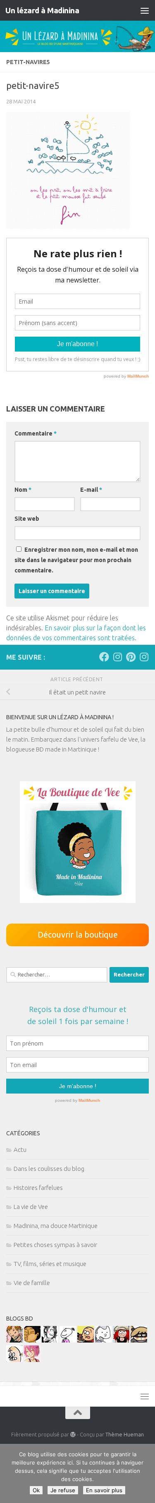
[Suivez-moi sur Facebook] (104, 657)
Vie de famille (32, 1282)
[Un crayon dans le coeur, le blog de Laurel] (121, 1340)
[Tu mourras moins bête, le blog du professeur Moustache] (14, 1359)
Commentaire (35, 433)
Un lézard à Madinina (42, 10)
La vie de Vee (31, 1206)
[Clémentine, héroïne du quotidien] (139, 1340)
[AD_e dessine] (32, 1340)
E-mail (91, 489)
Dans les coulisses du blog (49, 1168)
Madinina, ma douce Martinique (56, 1225)
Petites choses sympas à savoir (55, 1244)
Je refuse (62, 1490)
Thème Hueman (124, 1434)
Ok (36, 1490)
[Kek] (103, 1340)
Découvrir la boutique (78, 934)
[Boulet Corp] (14, 1340)
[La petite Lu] (68, 1340)
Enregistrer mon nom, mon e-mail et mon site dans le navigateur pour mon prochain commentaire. (76, 560)
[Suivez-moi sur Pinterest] (131, 657)
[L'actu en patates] (85, 1340)
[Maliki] (32, 1359)
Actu (20, 1149)
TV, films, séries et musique (50, 1263)
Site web (26, 518)
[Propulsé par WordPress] (73, 1434)
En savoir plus (104, 1490)
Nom (22, 489)
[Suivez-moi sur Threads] (144, 657)
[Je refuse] (145, 1473)
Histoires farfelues (38, 1187)
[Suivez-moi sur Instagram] (117, 657)
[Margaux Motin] (50, 1340)
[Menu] (144, 10)
